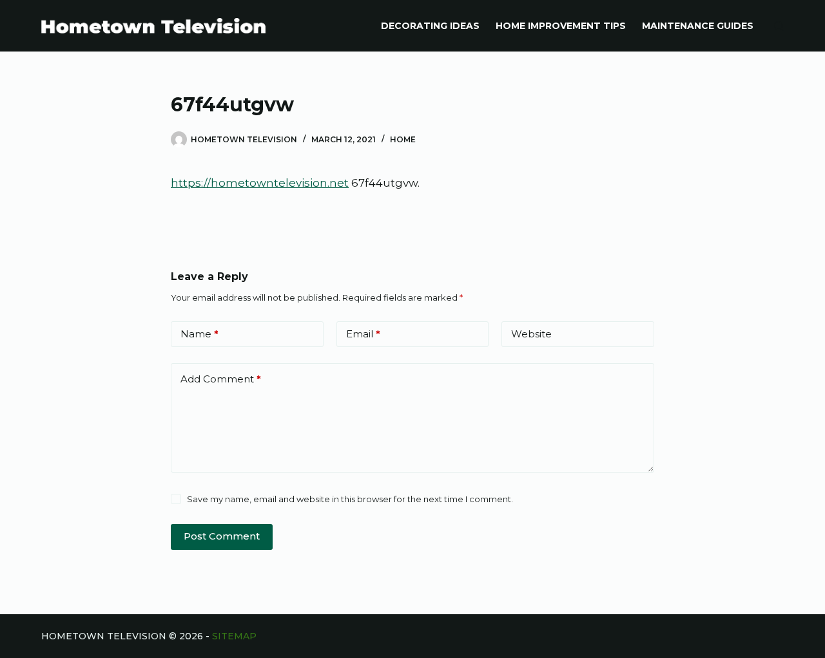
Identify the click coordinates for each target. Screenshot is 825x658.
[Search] (779, 26)
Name (199, 334)
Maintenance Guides (697, 26)
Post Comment (222, 536)
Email (363, 334)
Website (531, 334)
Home (403, 139)
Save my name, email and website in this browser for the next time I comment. (350, 499)
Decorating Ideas (430, 26)
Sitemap (234, 636)
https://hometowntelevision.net (260, 182)
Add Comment (220, 379)
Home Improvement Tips (561, 26)
